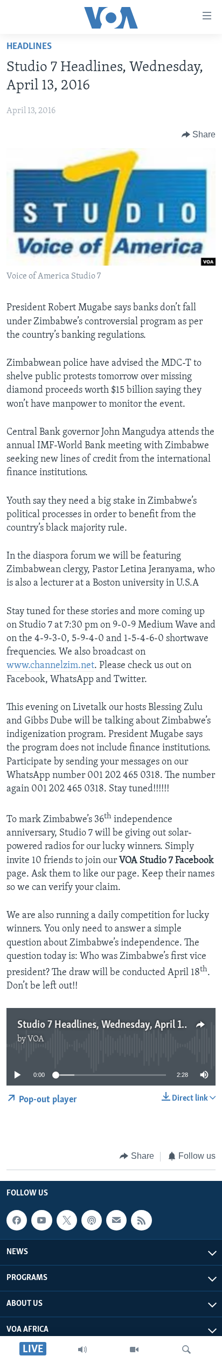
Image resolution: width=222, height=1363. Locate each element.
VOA (35, 1039)
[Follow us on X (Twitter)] (67, 1220)
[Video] (134, 1349)
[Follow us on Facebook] (16, 1220)
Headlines (29, 47)
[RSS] (141, 1220)
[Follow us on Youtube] (41, 1220)
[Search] (186, 1349)
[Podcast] (91, 1220)
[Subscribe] (116, 1220)
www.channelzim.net (50, 666)
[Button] (199, 135)
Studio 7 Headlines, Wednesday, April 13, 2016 (115, 1025)
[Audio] (82, 1349)
